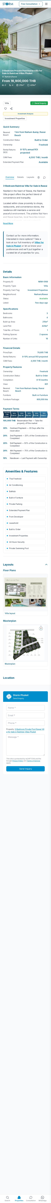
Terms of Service (33, 761)
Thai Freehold (15, 479)
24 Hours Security (17, 542)
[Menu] (46, 4)
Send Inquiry (40, 103)
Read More (8, 223)
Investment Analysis (25, 114)
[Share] (11, 108)
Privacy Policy (17, 761)
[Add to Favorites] (5, 108)
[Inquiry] (44, 177)
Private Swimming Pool (19, 548)
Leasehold (13, 523)
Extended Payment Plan (19, 510)
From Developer (16, 517)
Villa (7, 103)
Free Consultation (29, 4)
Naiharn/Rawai (41, 294)
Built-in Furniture (16, 498)
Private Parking (15, 504)
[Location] (38, 177)
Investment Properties (15, 118)
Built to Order (15, 529)
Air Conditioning (16, 485)
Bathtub (12, 491)
